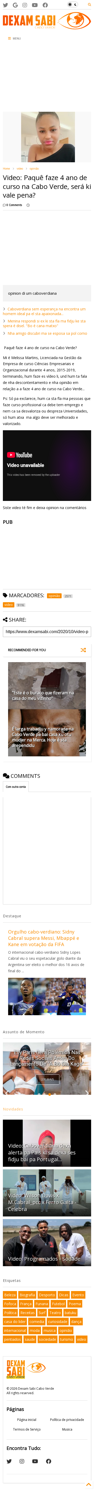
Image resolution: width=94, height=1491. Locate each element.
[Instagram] (24, 5)
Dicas (63, 1294)
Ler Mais (47, 1079)
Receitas (27, 1312)
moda (35, 1330)
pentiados (12, 1339)
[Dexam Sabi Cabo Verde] (47, 26)
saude (30, 1339)
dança (76, 1321)
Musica (67, 1429)
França (26, 1303)
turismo (66, 1339)
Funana (42, 1303)
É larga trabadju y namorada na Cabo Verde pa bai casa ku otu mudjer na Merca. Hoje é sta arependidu (43, 737)
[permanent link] (28, 205)
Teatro (55, 1312)
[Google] (15, 5)
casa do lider (15, 1321)
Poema (75, 1303)
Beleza (10, 1294)
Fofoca (10, 1303)
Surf (42, 1312)
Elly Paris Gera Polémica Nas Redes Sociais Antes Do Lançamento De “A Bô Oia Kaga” (47, 1058)
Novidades (13, 1109)
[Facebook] (45, 5)
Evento (78, 1294)
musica (50, 1330)
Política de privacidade (67, 1419)
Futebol (58, 1303)
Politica (10, 1312)
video (20, 168)
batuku (70, 1312)
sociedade (47, 1339)
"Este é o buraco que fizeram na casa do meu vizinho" (43, 695)
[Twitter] (5, 5)
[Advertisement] (30, 78)
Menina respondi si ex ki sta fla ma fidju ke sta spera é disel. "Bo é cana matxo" (44, 323)
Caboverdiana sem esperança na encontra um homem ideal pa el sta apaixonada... (44, 311)
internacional (15, 1330)
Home (6, 168)
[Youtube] (35, 5)
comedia (37, 1321)
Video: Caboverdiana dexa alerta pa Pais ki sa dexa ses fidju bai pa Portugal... (42, 1152)
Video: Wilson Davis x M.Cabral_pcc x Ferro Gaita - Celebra (42, 1202)
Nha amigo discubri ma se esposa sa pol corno (47, 333)
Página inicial (26, 1419)
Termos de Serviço (27, 1429)
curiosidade (57, 1321)
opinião (34, 168)
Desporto (47, 1294)
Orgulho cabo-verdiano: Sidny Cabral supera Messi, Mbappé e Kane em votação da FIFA (43, 938)
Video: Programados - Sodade (44, 1258)
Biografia (27, 1294)
